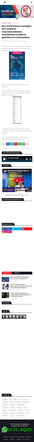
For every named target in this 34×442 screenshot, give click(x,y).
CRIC (15, 399)
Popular (6, 273)
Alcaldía (5, 399)
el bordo (20, 410)
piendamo (5, 415)
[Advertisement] (17, 252)
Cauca (26, 399)
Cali (21, 399)
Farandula (17, 402)
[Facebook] (8, 144)
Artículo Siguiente (26, 148)
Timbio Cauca (12, 410)
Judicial (5, 405)
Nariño (13, 407)
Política (19, 439)
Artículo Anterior (7, 148)
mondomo (5, 413)
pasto (28, 413)
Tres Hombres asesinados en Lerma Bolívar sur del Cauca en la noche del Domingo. (20, 294)
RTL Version (26, 439)
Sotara (4, 410)
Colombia (15, 23)
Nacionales (6, 407)
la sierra (27, 410)
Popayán (19, 407)
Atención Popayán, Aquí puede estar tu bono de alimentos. (19, 277)
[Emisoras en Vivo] (30, 159)
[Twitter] (12, 144)
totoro (12, 415)
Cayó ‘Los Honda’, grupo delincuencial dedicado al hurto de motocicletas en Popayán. (21, 286)
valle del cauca (20, 415)
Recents (17, 273)
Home (6, 439)
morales (13, 413)
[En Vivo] (5, 159)
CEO (11, 399)
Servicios (12, 439)
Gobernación (26, 402)
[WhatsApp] (19, 144)
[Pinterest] (15, 144)
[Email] (23, 144)
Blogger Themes (14, 437)
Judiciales (12, 405)
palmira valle (20, 413)
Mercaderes (20, 405)
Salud (25, 407)
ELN (11, 402)
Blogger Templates (25, 437)
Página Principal (6, 23)
